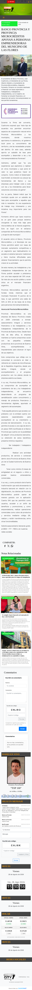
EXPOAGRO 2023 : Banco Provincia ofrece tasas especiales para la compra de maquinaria (16, 576)
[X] (16, 1)
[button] (5, 1)
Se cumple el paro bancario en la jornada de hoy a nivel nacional (15, 616)
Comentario (9, 690)
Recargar (22, 719)
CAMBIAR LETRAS (23, 854)
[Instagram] (22, 1)
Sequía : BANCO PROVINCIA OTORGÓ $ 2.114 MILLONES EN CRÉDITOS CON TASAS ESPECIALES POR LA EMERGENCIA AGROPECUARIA (15, 653)
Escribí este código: (12, 705)
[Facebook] (19, 1)
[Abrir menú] (3, 17)
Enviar (22, 729)
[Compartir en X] (8, 546)
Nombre (8, 682)
